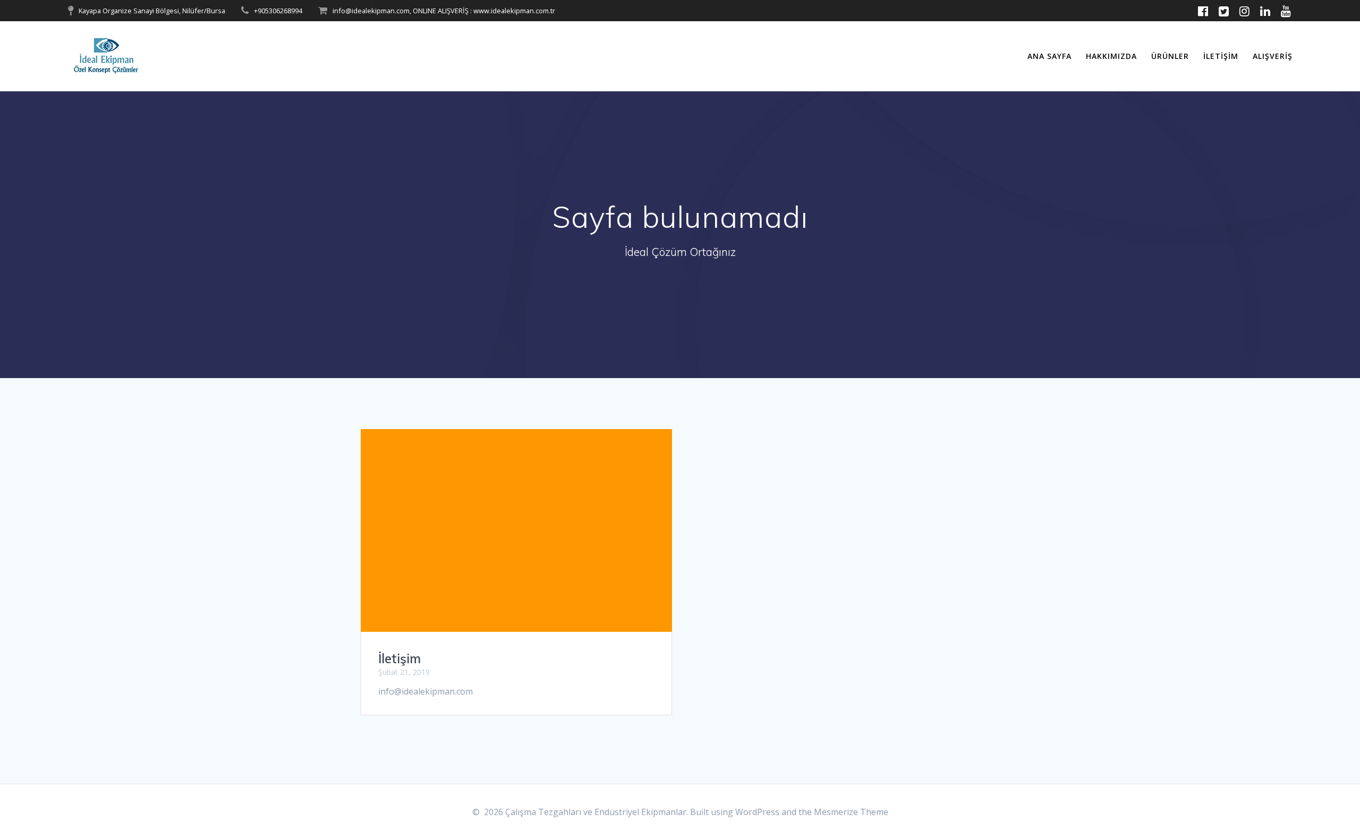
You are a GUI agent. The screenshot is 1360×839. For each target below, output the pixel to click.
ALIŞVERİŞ (1273, 56)
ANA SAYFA (1049, 56)
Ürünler (1170, 56)
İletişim (1220, 56)
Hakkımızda (1111, 56)
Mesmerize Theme (851, 812)
